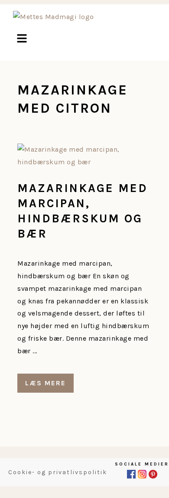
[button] (21, 39)
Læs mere (45, 383)
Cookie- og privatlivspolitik (57, 472)
